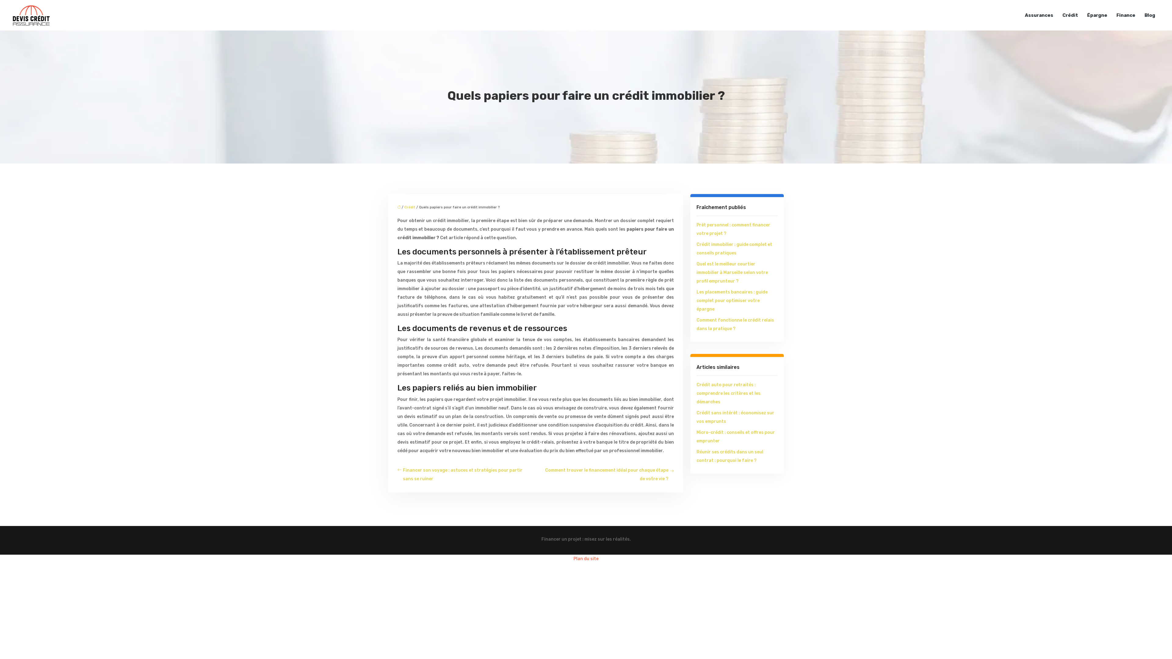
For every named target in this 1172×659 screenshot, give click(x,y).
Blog (1150, 15)
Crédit (1070, 15)
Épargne (1097, 15)
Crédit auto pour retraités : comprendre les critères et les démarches (728, 393)
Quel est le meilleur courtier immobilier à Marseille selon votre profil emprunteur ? (732, 272)
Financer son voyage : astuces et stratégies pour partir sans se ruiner (463, 474)
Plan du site (586, 558)
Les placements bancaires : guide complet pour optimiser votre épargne (732, 301)
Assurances (1039, 15)
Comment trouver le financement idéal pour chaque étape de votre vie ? (606, 474)
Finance (1125, 15)
